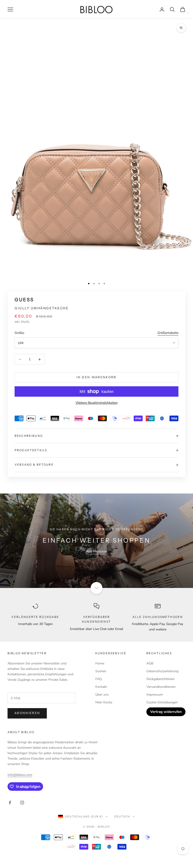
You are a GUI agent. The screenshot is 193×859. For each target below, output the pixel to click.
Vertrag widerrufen (166, 711)
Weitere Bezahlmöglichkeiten (97, 402)
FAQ (98, 679)
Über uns (102, 694)
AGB (149, 663)
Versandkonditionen (161, 687)
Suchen (100, 671)
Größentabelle (167, 333)
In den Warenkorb (96, 377)
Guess (24, 299)
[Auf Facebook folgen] (10, 802)
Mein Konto (103, 702)
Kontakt (101, 687)
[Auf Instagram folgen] (22, 802)
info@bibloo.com (20, 775)
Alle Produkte (96, 551)
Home (99, 663)
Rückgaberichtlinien (160, 679)
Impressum (154, 694)
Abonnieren (27, 713)
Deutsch (122, 816)
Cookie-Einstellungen (162, 702)
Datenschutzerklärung (162, 671)
